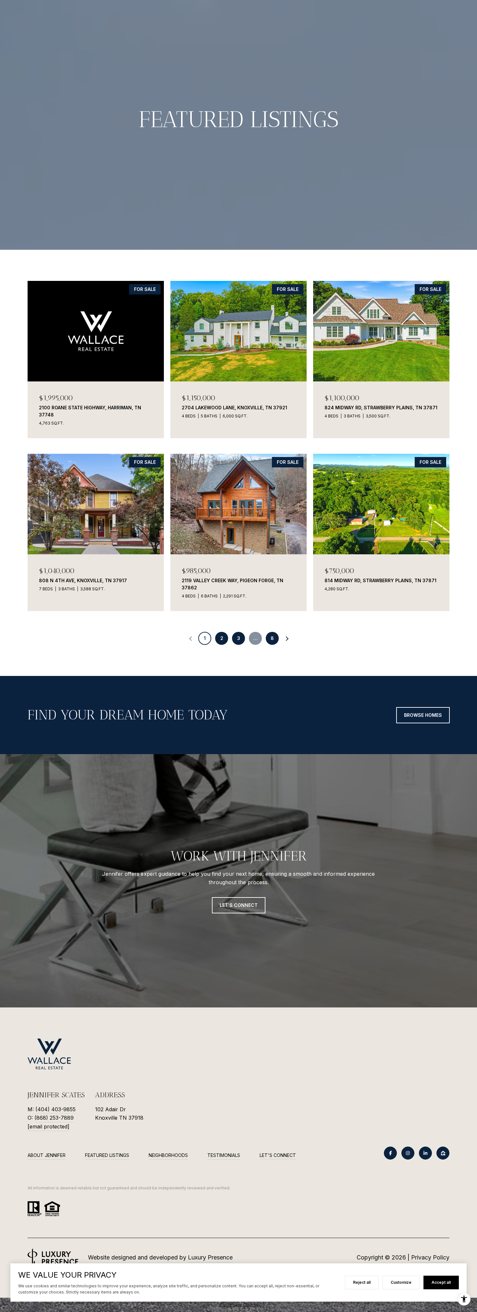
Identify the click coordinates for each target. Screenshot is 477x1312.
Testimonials (223, 1155)
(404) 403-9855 (55, 1109)
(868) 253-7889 (54, 1117)
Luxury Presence (210, 1257)
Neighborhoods (168, 1155)
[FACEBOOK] (390, 1153)
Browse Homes (423, 715)
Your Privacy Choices (238, 1304)
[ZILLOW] (442, 1153)
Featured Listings (107, 1155)
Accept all (441, 1282)
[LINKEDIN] (425, 1153)
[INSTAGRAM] (407, 1153)
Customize (401, 1282)
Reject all (362, 1282)
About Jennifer (47, 1155)
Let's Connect (278, 1155)
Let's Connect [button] (239, 905)
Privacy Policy (430, 1257)
